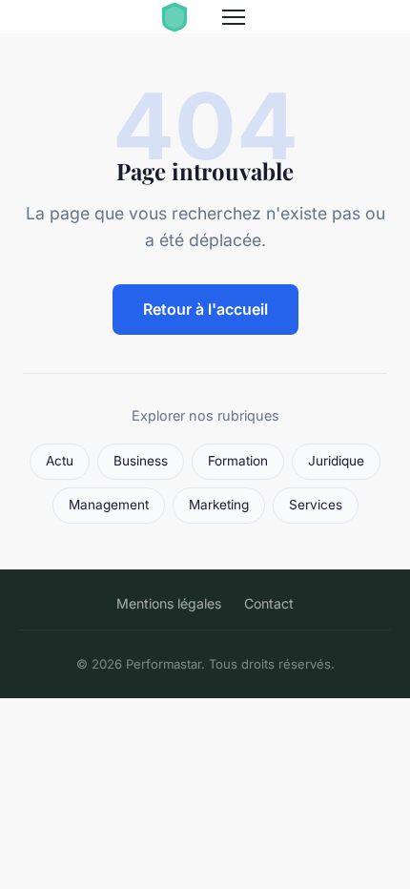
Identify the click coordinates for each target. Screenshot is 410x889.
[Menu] (234, 17)
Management (109, 504)
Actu (59, 460)
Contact (269, 603)
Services (315, 504)
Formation (238, 460)
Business (140, 460)
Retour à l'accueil (205, 309)
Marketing (219, 504)
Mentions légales (168, 603)
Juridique (336, 460)
